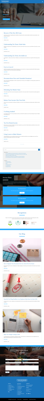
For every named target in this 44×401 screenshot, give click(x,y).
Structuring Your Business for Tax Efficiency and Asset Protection (15, 156)
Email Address (7, 361)
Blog (6, 163)
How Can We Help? (8, 364)
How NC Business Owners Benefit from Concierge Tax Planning (15, 157)
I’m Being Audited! (9, 111)
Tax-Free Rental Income (10, 123)
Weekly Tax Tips (8, 166)
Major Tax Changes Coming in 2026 (11, 155)
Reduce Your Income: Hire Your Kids (14, 100)
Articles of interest (8, 162)
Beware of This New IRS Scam (12, 33)
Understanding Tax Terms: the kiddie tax (15, 56)
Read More (5, 49)
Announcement (8, 161)
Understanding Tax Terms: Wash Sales (15, 44)
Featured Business (8, 164)
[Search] (39, 150)
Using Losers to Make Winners (12, 134)
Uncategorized (8, 165)
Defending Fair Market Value (12, 90)
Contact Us (28, 383)
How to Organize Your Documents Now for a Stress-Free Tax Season (16, 153)
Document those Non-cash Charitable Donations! (18, 78)
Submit (7, 372)
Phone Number (24, 361)
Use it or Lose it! (8, 67)
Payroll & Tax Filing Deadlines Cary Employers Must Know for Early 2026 (16, 154)
